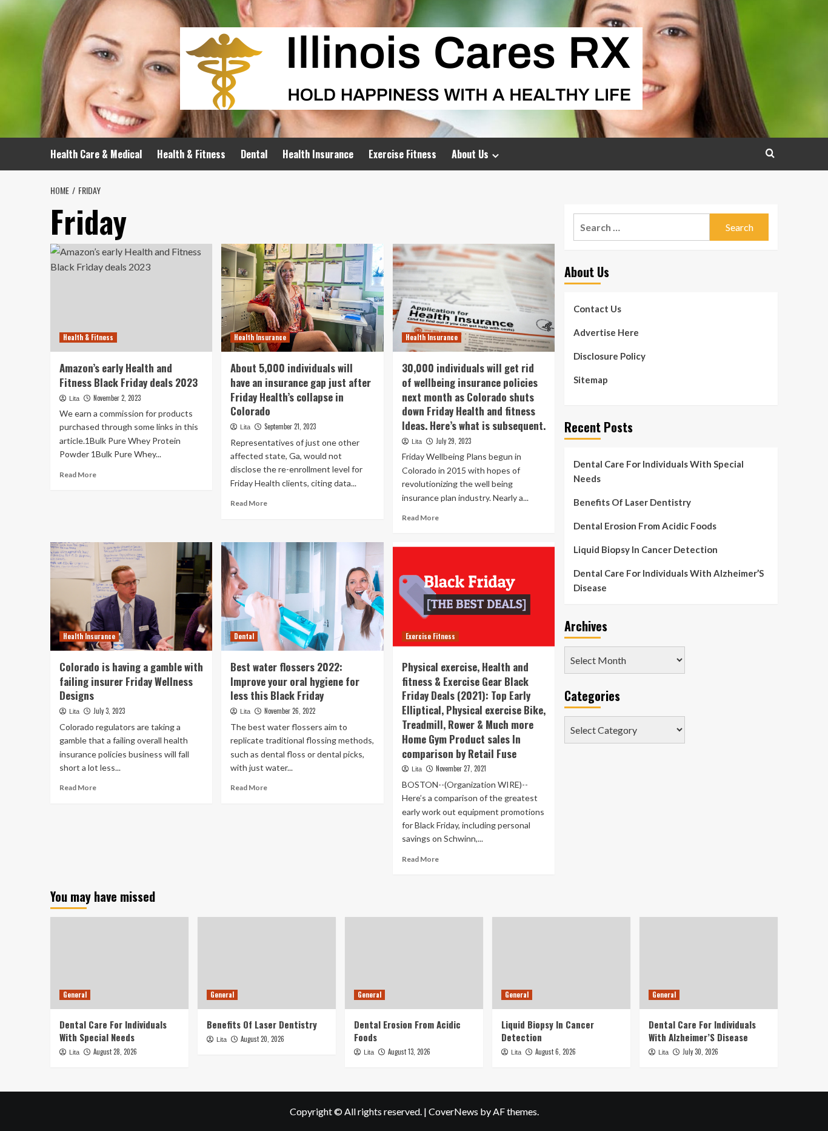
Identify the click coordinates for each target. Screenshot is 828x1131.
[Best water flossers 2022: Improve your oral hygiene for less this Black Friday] (302, 596)
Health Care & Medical (96, 154)
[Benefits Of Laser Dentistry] (267, 963)
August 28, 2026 (115, 1051)
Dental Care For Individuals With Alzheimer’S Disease (668, 580)
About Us (470, 154)
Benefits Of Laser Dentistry (632, 502)
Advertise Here (606, 332)
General (75, 994)
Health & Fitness (191, 154)
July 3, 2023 (109, 711)
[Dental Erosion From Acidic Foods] (414, 963)
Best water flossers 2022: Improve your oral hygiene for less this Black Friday (294, 681)
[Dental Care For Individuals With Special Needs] (119, 963)
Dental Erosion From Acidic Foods (644, 525)
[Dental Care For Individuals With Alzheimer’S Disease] (708, 963)
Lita (74, 398)
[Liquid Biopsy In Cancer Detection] (561, 963)
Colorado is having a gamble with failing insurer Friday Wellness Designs (131, 681)
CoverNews (453, 1111)
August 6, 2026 (555, 1051)
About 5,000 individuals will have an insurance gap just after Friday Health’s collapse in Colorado (300, 389)
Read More (77, 474)
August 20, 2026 (262, 1039)
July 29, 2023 (453, 441)
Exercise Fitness (402, 154)
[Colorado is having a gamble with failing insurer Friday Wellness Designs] (131, 596)
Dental (254, 154)
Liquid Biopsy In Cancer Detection (645, 549)
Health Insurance (317, 154)
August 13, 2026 (409, 1051)
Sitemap (590, 379)
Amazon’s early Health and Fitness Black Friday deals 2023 (128, 375)
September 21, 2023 (290, 426)
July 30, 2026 (700, 1051)
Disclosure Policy (609, 356)
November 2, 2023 (117, 398)
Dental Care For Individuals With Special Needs (658, 471)
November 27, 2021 (461, 768)
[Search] (770, 153)
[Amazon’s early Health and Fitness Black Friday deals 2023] (131, 298)
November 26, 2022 (289, 711)
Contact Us (597, 308)
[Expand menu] (495, 155)
